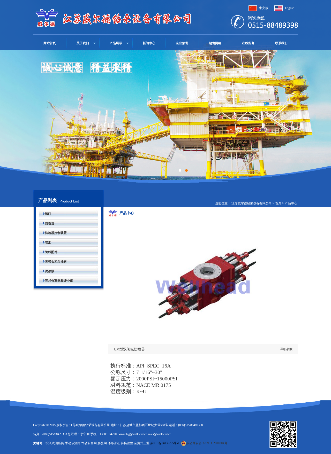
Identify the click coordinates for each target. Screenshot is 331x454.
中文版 (263, 8)
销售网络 (215, 43)
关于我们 (83, 43)
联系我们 (281, 43)
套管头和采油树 (53, 261)
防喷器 (46, 223)
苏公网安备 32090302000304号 (206, 443)
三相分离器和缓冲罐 (56, 281)
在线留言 (248, 43)
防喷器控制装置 (53, 233)
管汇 (45, 242)
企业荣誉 (182, 43)
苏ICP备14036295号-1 (164, 443)
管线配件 (48, 252)
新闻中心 (149, 43)
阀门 (45, 214)
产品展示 (116, 43)
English (289, 8)
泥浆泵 (46, 271)
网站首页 (49, 43)
